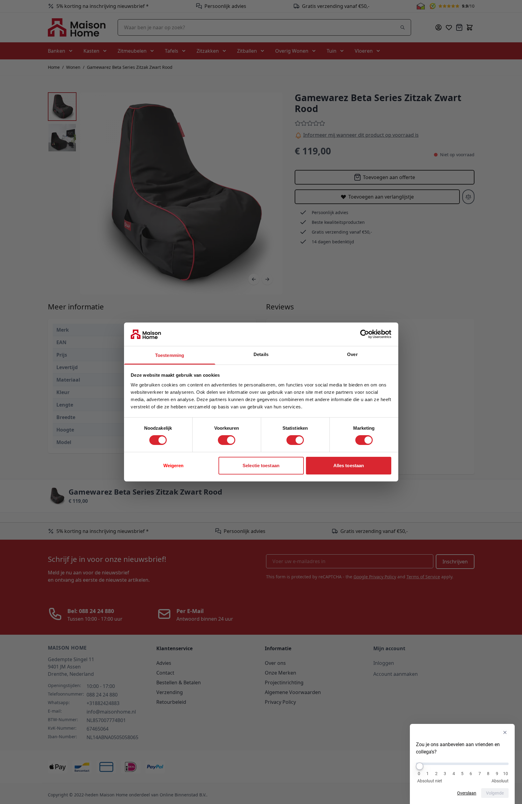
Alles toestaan (348, 465)
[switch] (226, 440)
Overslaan (466, 793)
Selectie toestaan (261, 465)
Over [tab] (352, 354)
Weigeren (173, 465)
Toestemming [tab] (169, 355)
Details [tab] (261, 354)
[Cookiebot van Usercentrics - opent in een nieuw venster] (364, 334)
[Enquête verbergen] (505, 732)
